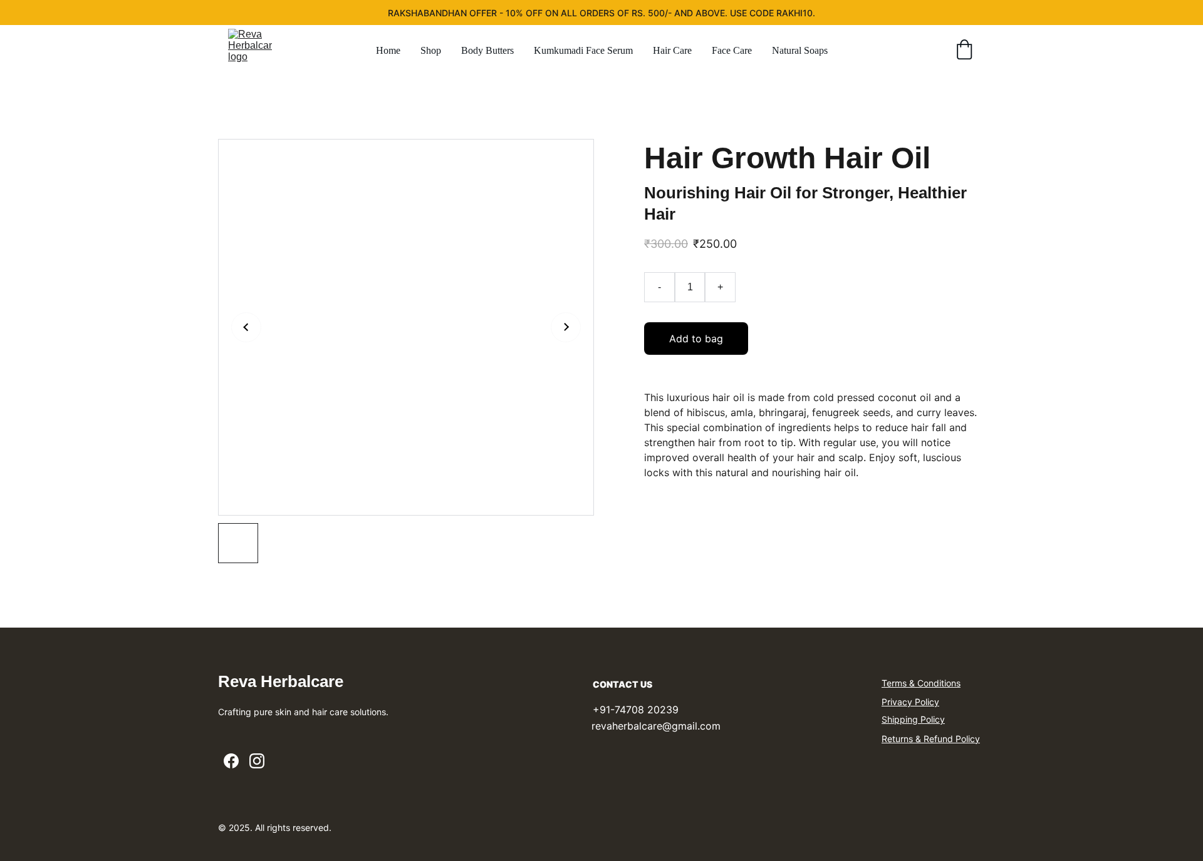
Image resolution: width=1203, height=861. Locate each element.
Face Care (732, 50)
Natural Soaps (800, 50)
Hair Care (672, 50)
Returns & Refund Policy (931, 738)
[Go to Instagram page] (256, 760)
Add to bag (696, 338)
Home (388, 50)
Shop (430, 50)
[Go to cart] (964, 51)
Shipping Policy (913, 719)
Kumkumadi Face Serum (583, 50)
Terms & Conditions (921, 683)
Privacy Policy (910, 701)
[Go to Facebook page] (231, 760)
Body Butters (487, 50)
